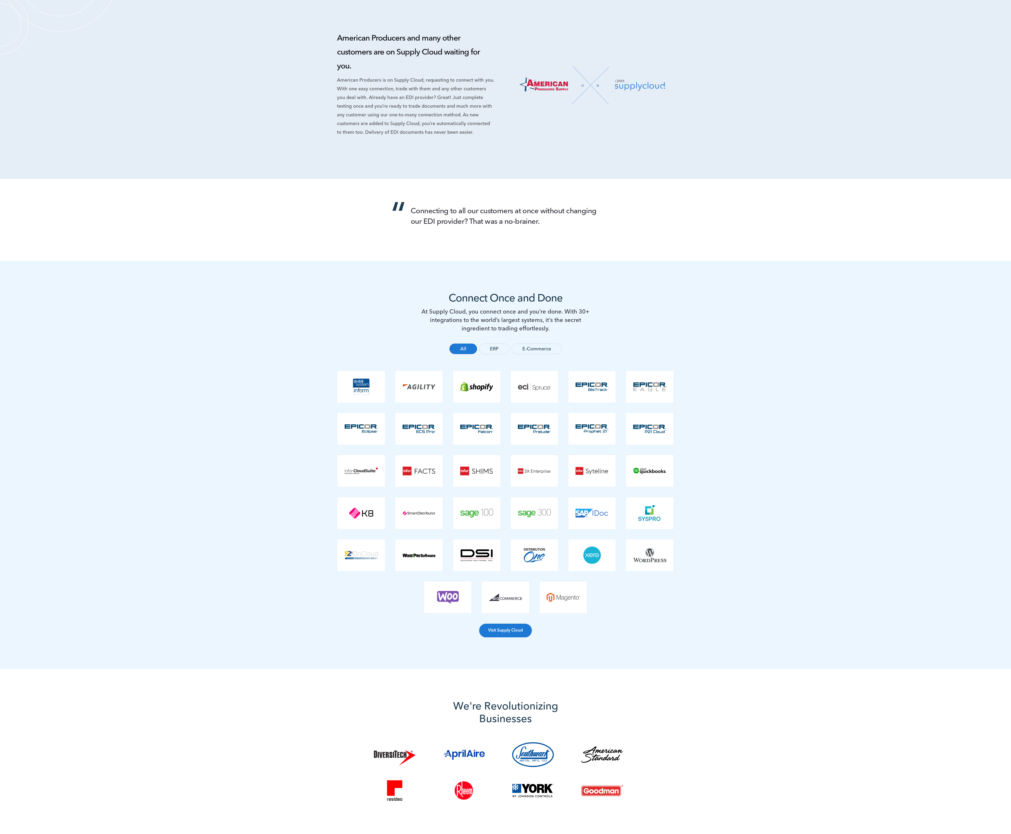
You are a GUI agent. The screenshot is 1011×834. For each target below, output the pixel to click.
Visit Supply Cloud (505, 630)
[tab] (463, 349)
